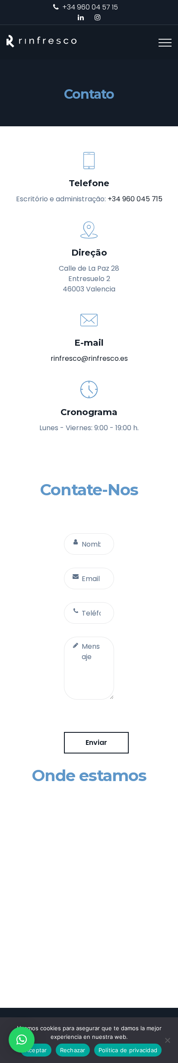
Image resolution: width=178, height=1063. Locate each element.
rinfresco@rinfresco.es (89, 358)
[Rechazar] (167, 1040)
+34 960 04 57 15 (90, 7)
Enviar (96, 742)
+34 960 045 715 (135, 199)
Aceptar (36, 1050)
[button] (22, 1040)
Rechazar (73, 1050)
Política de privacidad (128, 1050)
